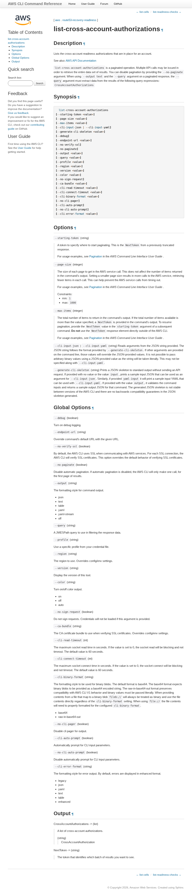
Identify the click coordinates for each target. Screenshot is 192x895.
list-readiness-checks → (167, 11)
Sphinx (179, 887)
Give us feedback (18, 112)
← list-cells (142, 11)
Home (72, 3)
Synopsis (17, 50)
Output (16, 61)
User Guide (88, 3)
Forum (104, 3)
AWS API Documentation (81, 60)
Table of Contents (25, 32)
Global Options (20, 57)
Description (18, 46)
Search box (14, 77)
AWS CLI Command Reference (35, 4)
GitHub (118, 3)
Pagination (95, 256)
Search (39, 83)
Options (16, 53)
